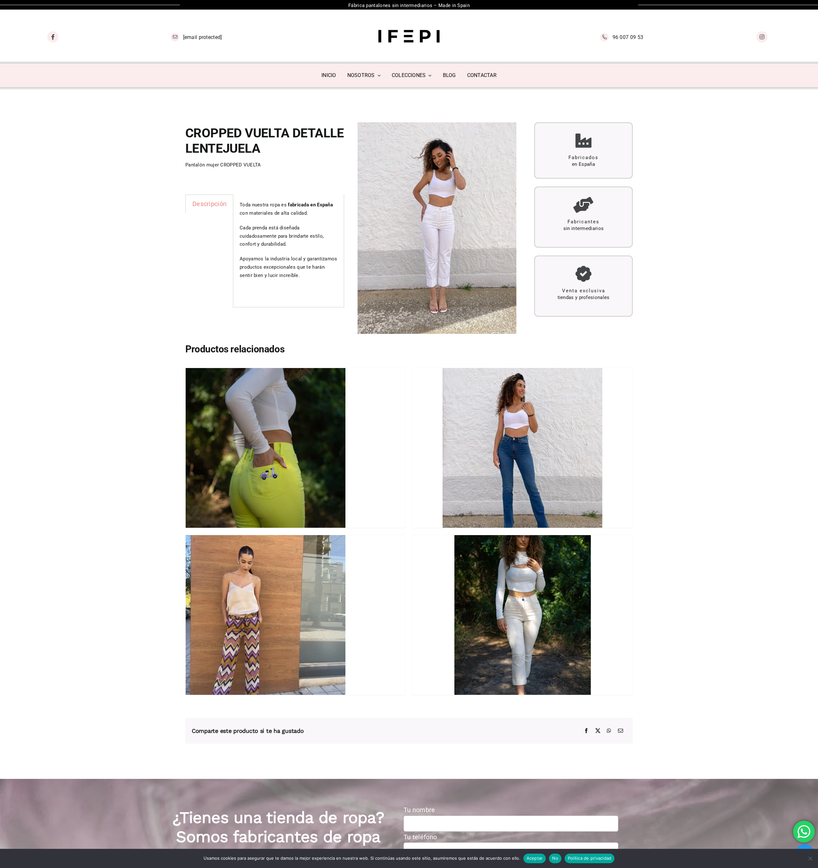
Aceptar (535, 858)
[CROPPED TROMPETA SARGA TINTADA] (522, 615)
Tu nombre (419, 810)
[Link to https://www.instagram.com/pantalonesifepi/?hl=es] (762, 36)
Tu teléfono (420, 837)
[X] (598, 730)
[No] (810, 858)
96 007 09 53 (628, 37)
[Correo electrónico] (620, 730)
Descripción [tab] (209, 204)
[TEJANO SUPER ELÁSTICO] (522, 448)
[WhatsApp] (609, 730)
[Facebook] (586, 730)
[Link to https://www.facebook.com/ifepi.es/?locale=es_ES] (52, 36)
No (555, 858)
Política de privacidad (590, 858)
